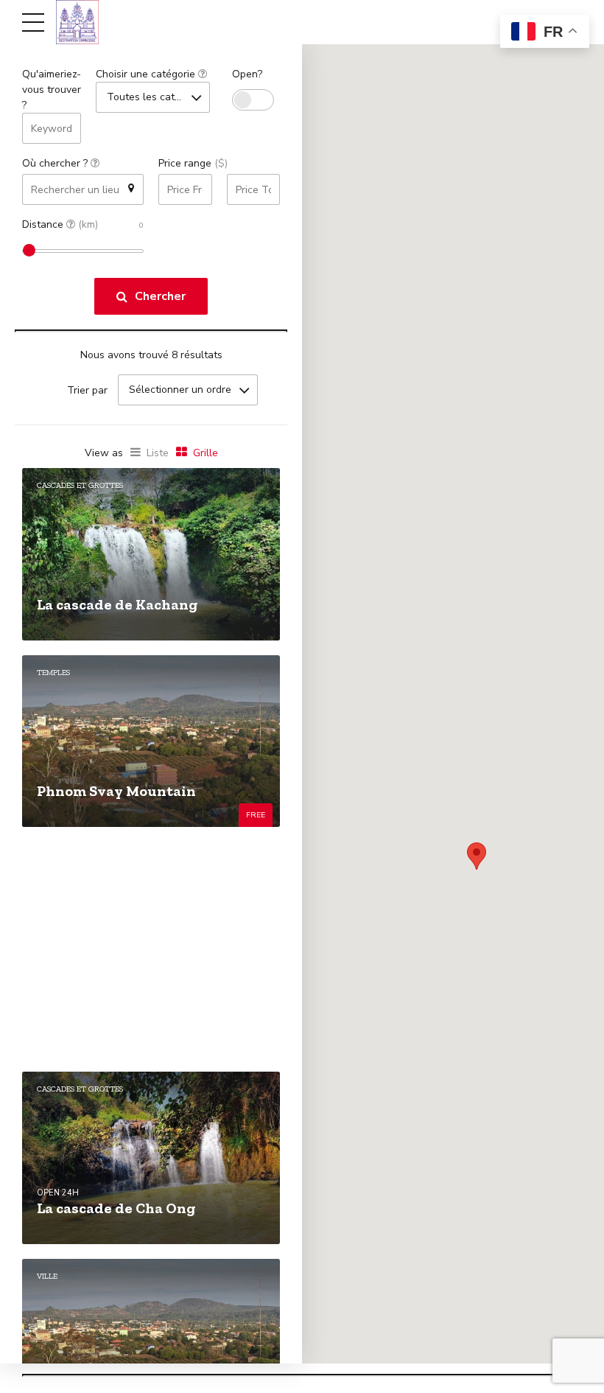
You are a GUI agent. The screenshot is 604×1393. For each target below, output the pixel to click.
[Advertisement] (151, 949)
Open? (247, 74)
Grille (205, 453)
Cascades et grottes (80, 485)
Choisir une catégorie (147, 74)
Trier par (87, 390)
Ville (47, 1276)
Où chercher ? (56, 163)
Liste (158, 453)
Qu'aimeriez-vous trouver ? (51, 89)
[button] (476, 856)
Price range (193, 163)
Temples (53, 672)
